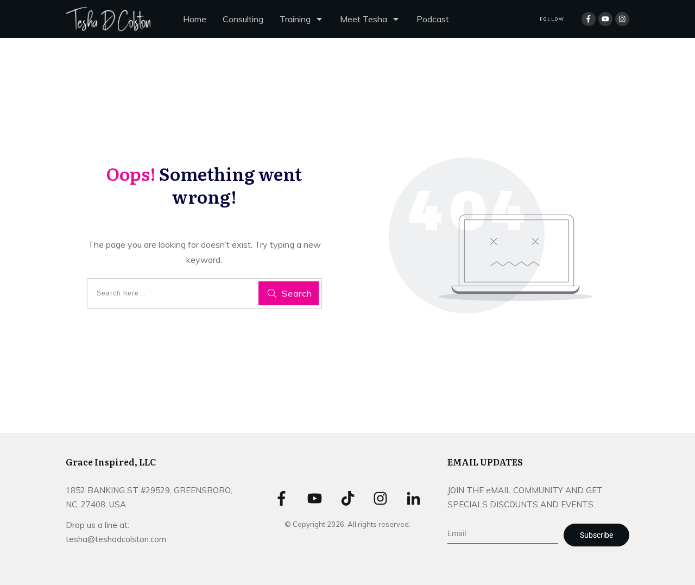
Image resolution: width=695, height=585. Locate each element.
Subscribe (596, 535)
